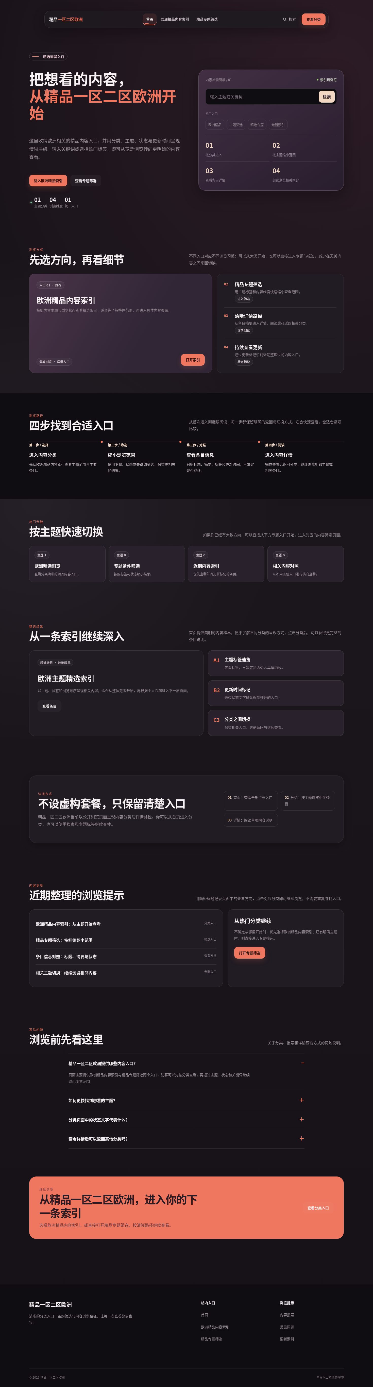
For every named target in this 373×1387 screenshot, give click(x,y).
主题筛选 (236, 124)
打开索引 (193, 359)
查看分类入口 (318, 1207)
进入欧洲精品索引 (48, 180)
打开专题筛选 (249, 952)
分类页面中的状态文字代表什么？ (99, 1120)
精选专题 (257, 124)
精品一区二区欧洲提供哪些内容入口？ (103, 1063)
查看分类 (314, 19)
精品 (66, 19)
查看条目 (49, 705)
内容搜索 (287, 1314)
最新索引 (278, 124)
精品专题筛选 (207, 19)
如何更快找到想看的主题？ (93, 1100)
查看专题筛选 (85, 180)
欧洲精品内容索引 (175, 19)
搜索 (292, 19)
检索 (327, 96)
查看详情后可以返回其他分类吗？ (99, 1139)
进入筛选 (244, 299)
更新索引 (287, 1338)
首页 (149, 19)
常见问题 (287, 1326)
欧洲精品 (215, 124)
